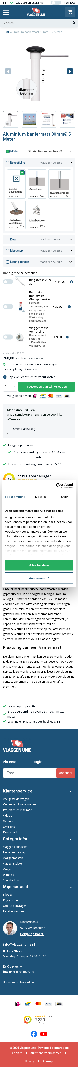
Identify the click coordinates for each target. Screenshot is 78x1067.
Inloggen (8, 894)
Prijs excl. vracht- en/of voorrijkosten (31, 377)
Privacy (29, 1061)
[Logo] (37, 12)
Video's (7, 815)
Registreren (10, 900)
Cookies (17, 1053)
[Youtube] (43, 1034)
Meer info (13, 196)
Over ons (9, 827)
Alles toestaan (39, 565)
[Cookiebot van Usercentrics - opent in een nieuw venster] (56, 485)
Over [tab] (64, 497)
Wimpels (8, 874)
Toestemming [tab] (15, 497)
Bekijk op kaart (32, 934)
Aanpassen (37, 578)
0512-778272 (12, 951)
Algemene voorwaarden (45, 1053)
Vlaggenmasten (13, 858)
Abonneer (65, 773)
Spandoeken (11, 880)
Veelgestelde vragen (16, 799)
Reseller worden (13, 911)
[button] (70, 71)
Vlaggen (8, 869)
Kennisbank (10, 832)
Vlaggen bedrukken (15, 847)
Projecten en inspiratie (17, 810)
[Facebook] (34, 1034)
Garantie (8, 821)
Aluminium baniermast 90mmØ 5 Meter (36, 32)
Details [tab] (40, 497)
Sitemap (47, 1061)
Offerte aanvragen (15, 906)
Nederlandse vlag (14, 852)
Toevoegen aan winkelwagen (46, 386)
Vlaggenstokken (13, 863)
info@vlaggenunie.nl (19, 944)
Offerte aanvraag (24, 429)
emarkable (61, 1048)
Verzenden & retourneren (19, 804)
